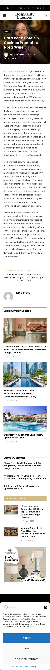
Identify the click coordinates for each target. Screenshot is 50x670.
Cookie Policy (17, 666)
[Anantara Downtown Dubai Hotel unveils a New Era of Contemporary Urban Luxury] (25, 374)
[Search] (45, 15)
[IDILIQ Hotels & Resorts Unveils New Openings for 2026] (25, 418)
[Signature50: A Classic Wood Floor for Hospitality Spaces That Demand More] (11, 531)
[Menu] (4, 15)
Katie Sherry (19, 54)
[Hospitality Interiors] (25, 15)
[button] (45, 607)
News (7, 31)
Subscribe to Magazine (29, 8)
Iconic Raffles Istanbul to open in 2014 (36, 277)
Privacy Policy (30, 666)
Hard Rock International (15, 71)
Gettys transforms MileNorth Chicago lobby (13, 277)
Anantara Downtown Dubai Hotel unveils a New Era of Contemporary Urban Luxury (19, 393)
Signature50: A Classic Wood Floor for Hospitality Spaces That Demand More (33, 532)
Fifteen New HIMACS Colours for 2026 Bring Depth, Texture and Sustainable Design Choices (24, 349)
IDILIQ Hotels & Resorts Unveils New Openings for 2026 (23, 436)
